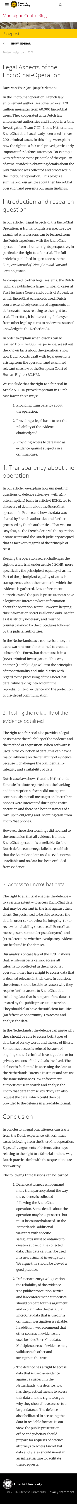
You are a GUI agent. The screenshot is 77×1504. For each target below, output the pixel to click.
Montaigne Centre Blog (25, 15)
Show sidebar (21, 43)
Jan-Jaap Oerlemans (41, 88)
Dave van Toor (14, 88)
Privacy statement (60, 1492)
